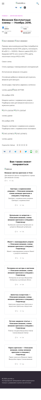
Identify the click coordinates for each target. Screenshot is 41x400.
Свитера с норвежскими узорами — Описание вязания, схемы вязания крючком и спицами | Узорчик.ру (20, 192)
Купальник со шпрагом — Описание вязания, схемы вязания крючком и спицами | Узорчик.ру (20, 218)
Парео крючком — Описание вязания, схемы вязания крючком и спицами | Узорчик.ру (20, 351)
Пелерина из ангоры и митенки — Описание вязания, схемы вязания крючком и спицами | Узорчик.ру (20, 271)
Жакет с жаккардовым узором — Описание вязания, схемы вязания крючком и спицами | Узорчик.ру (20, 245)
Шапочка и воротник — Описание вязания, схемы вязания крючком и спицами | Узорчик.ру (20, 298)
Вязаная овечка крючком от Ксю (19, 173)
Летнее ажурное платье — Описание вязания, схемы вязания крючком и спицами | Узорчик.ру (20, 324)
